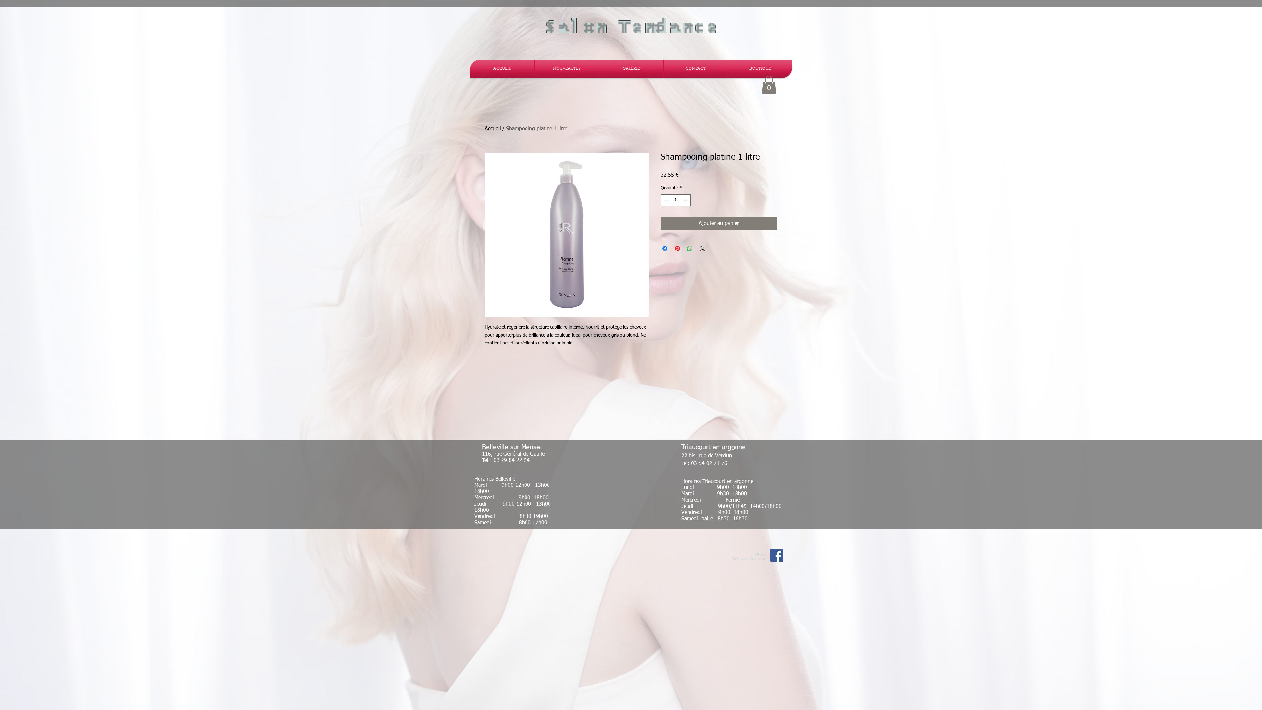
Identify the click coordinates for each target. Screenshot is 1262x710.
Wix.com (757, 559)
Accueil (493, 128)
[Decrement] (666, 200)
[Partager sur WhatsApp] (690, 248)
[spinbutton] (676, 200)
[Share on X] (702, 248)
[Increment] (686, 200)
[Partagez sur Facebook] (665, 248)
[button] (769, 85)
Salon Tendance (631, 27)
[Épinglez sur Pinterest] (677, 248)
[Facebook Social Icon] (776, 555)
